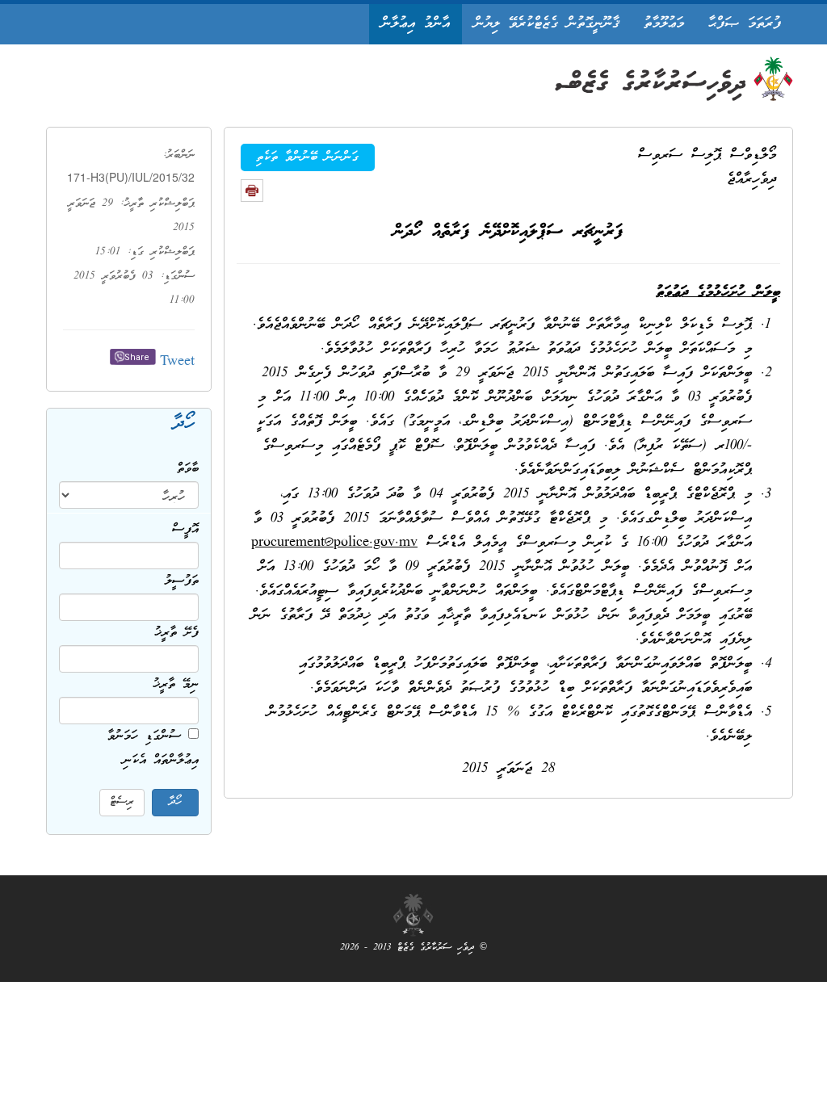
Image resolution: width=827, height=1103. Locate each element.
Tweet (177, 362)
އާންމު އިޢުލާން (415, 24)
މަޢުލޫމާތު (664, 24)
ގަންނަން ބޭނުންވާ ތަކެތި (307, 157)
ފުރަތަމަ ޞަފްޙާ (744, 24)
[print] (252, 190)
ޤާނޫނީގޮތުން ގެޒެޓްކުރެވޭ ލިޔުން (546, 24)
